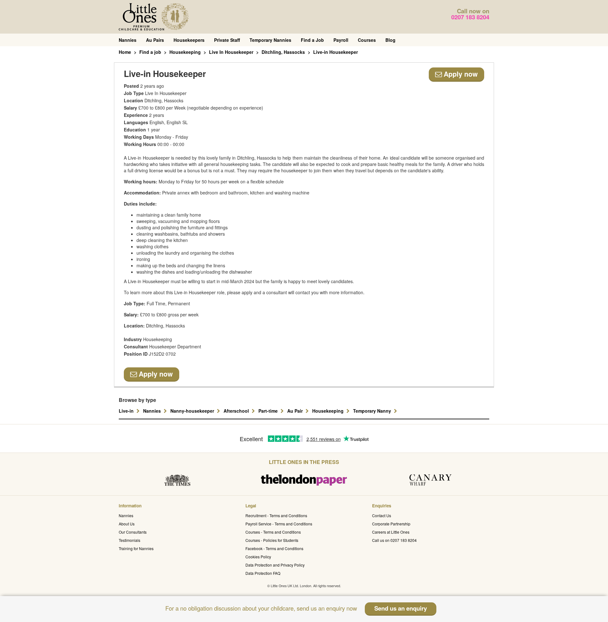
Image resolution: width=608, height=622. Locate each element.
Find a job (150, 52)
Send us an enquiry (400, 608)
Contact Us (381, 515)
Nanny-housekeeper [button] (192, 411)
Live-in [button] (127, 411)
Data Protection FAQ (262, 573)
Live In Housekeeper (231, 52)
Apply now (460, 74)
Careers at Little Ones (390, 532)
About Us (127, 523)
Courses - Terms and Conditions (273, 532)
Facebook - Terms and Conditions (274, 548)
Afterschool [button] (237, 411)
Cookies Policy (258, 556)
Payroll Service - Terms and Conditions (278, 523)
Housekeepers (189, 40)
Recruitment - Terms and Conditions (276, 515)
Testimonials (129, 540)
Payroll (340, 40)
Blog (390, 40)
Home (125, 52)
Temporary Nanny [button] (372, 411)
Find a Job (312, 40)
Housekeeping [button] (328, 411)
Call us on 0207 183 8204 (394, 540)
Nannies (127, 40)
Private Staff (227, 40)
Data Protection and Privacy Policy (275, 565)
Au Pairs (155, 40)
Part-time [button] (268, 411)
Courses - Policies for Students (271, 540)
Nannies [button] (152, 411)
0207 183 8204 (470, 17)
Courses (367, 40)
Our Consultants (133, 532)
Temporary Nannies (270, 40)
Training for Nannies (136, 548)
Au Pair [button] (295, 411)
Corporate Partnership (391, 523)
